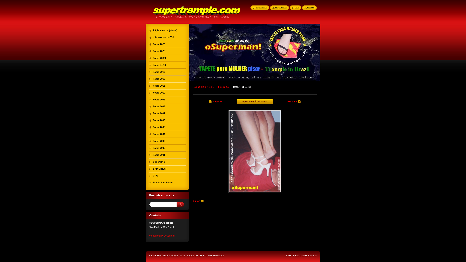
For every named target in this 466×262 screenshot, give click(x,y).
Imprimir (310, 8)
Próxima (292, 101)
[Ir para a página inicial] (196, 14)
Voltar (196, 201)
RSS (297, 8)
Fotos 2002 (223, 87)
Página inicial (261, 8)
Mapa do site (281, 8)
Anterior (217, 101)
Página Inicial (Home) (203, 87)
